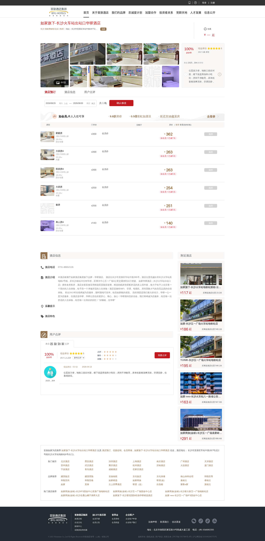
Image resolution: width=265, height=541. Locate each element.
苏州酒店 (65, 465)
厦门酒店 (208, 465)
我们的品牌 (118, 12)
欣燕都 (160, 484)
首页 (86, 12)
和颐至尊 (208, 476)
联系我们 (164, 522)
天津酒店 (208, 461)
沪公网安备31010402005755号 (205, 537)
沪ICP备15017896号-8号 (182, 537)
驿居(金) (161, 480)
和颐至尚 (65, 480)
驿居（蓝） (138, 484)
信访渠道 (176, 522)
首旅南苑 (113, 476)
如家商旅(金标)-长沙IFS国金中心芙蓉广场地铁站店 (85, 491)
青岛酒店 (89, 469)
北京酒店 (65, 461)
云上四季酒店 (115, 484)
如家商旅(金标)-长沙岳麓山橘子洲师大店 (80, 495)
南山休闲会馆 (187, 476)
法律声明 (152, 522)
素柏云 (184, 480)
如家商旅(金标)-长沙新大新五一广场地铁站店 (186, 491)
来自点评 (57, 344)
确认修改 (121, 103)
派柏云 (207, 484)
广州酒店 (185, 461)
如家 (63, 484)
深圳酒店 (113, 461)
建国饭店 (65, 476)
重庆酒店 (113, 465)
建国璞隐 (89, 476)
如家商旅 (137, 480)
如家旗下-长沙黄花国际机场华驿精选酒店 (132, 495)
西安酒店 (89, 461)
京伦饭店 (137, 476)
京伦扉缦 (161, 476)
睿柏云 (207, 480)
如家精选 (113, 480)
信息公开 (209, 12)
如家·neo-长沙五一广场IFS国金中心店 (183, 495)
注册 (213, 3)
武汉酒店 (89, 465)
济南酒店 (161, 465)
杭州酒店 (137, 465)
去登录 (211, 116)
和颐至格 (89, 480)
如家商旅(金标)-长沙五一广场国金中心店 (132, 491)
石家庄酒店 (138, 469)
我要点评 (162, 355)
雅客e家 (184, 484)
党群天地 (181, 12)
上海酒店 (137, 461)
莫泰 (87, 484)
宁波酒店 (65, 469)
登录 (204, 3)
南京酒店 (161, 461)
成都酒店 (113, 469)
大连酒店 (185, 465)
